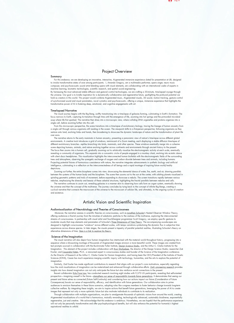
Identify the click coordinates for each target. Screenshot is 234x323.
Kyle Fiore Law (79, 273)
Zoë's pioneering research (162, 267)
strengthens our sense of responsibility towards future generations (122, 276)
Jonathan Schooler (135, 213)
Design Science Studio (129, 245)
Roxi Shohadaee (121, 249)
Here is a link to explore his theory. (95, 231)
